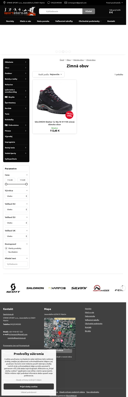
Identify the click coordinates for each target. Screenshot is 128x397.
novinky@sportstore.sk (17, 338)
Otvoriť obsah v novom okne (60, 357)
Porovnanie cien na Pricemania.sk (16, 345)
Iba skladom (13, 252)
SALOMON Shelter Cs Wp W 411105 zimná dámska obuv (54, 123)
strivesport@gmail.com (18, 334)
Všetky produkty (14, 248)
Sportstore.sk (8, 314)
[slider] (6, 184)
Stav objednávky (92, 392)
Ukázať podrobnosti (28, 392)
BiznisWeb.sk (71, 395)
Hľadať (88, 11)
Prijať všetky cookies (29, 386)
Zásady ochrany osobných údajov (72, 392)
